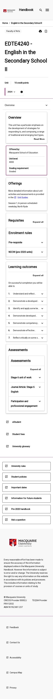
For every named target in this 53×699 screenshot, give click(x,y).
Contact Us (15, 642)
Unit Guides (23, 197)
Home (5, 23)
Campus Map (16, 672)
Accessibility (15, 657)
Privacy (13, 688)
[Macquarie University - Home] (9, 11)
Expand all (38, 222)
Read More (39, 139)
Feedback (14, 627)
